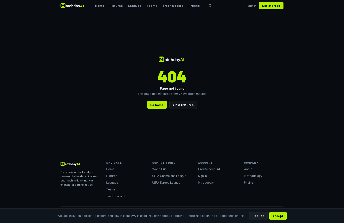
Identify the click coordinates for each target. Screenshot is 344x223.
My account (206, 183)
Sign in (251, 5)
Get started (271, 5)
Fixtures (116, 5)
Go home (157, 105)
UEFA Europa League (166, 183)
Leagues (135, 5)
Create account (209, 169)
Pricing (194, 5)
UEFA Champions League (169, 176)
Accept (278, 216)
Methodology (253, 176)
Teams (152, 5)
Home (99, 5)
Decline (258, 216)
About (248, 169)
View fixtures (183, 105)
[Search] (210, 5)
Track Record (173, 5)
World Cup (159, 169)
